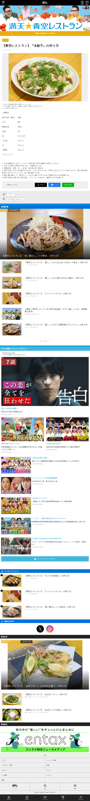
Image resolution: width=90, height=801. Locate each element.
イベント (49, 775)
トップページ (15, 788)
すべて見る (44, 341)
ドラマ (4, 760)
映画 (48, 765)
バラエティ (10, 195)
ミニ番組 (4, 775)
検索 (45, 788)
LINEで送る (68, 185)
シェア (56, 185)
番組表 (75, 788)
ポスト (42, 185)
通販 (3, 780)
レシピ (5, 40)
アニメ (49, 770)
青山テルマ (19, 199)
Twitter (40, 629)
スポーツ (4, 770)
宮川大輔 (10, 199)
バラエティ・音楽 (7, 765)
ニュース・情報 (51, 760)
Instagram (50, 629)
